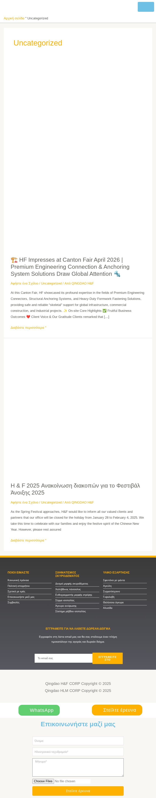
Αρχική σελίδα (14, 18)
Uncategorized (51, 283)
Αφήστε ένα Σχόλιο (24, 283)
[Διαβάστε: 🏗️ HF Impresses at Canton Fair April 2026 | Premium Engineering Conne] (78, 157)
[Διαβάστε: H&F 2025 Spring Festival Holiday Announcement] (78, 410)
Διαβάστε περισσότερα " (28, 327)
